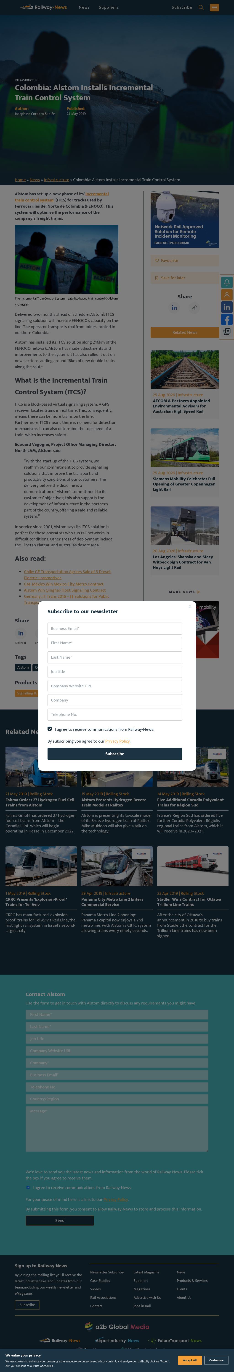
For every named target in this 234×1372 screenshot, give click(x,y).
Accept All (190, 1360)
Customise (216, 1360)
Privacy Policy (117, 741)
